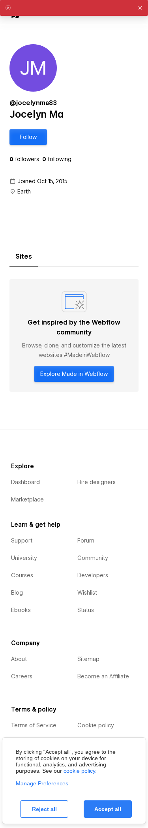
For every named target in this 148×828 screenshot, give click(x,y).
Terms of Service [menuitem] (33, 725)
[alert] (74, 8)
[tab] (23, 257)
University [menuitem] (24, 558)
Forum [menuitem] (85, 540)
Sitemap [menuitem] (88, 659)
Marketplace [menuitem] (27, 499)
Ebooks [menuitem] (21, 610)
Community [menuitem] (92, 558)
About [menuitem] (19, 659)
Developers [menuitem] (92, 575)
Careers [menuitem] (21, 676)
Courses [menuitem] (22, 575)
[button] (28, 137)
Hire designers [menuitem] (96, 482)
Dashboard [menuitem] (25, 482)
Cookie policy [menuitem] (95, 725)
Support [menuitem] (21, 540)
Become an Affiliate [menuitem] (103, 676)
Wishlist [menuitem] (87, 593)
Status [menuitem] (85, 610)
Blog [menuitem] (17, 593)
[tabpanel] (74, 335)
